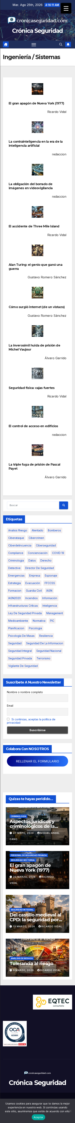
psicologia (35, 628)
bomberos (54, 530)
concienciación (38, 553)
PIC (52, 620)
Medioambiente (18, 620)
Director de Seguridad (39, 568)
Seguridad (15, 643)
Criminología (18, 816)
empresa (34, 575)
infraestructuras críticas (23, 605)
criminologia (16, 560)
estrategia (14, 583)
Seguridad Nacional (48, 650)
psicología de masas (21, 635)
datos (32, 560)
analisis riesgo (17, 530)
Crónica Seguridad (37, 30)
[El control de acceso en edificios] (37, 412)
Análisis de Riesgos (22, 958)
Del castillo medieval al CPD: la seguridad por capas (35, 919)
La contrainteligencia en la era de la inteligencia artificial (35, 143)
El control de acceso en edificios (33, 426)
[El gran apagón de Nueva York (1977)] (37, 89)
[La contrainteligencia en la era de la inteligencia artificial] (37, 127)
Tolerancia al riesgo (31, 963)
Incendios (31, 598)
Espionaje (51, 575)
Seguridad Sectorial (23, 860)
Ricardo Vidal (51, 926)
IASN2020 (14, 598)
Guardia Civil (34, 590)
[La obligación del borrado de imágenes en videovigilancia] (37, 169)
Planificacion (16, 628)
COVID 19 (58, 553)
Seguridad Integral (22, 910)
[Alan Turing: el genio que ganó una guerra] (37, 250)
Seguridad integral (20, 650)
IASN (49, 590)
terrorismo (43, 658)
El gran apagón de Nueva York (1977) (36, 103)
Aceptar (38, 1117)
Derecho (46, 560)
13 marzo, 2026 (24, 926)
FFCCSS (50, 583)
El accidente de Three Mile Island (34, 226)
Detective (14, 568)
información (49, 598)
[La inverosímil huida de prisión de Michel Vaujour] (37, 331)
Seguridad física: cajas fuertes (31, 388)
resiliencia (46, 635)
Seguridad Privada (20, 658)
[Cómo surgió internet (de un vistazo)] (37, 292)
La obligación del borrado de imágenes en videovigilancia (30, 186)
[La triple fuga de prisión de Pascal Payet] (37, 450)
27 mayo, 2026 (24, 833)
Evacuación (32, 583)
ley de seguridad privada (25, 613)
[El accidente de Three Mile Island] (37, 212)
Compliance (15, 553)
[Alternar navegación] (34, 44)
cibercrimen (36, 537)
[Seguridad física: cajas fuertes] (37, 373)
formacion (14, 590)
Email (10, 705)
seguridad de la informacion (44, 643)
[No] (70, 1111)
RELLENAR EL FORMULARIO (37, 761)
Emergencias (16, 575)
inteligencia (49, 605)
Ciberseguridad (46, 545)
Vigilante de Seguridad (23, 665)
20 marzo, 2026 (24, 876)
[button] (61, 44)
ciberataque (16, 537)
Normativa (39, 620)
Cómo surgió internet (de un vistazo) (37, 307)
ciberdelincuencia (19, 545)
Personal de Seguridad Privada (29, 855)
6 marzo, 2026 (24, 970)
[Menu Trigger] (66, 8)
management (54, 613)
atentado (37, 530)
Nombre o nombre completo (25, 692)
